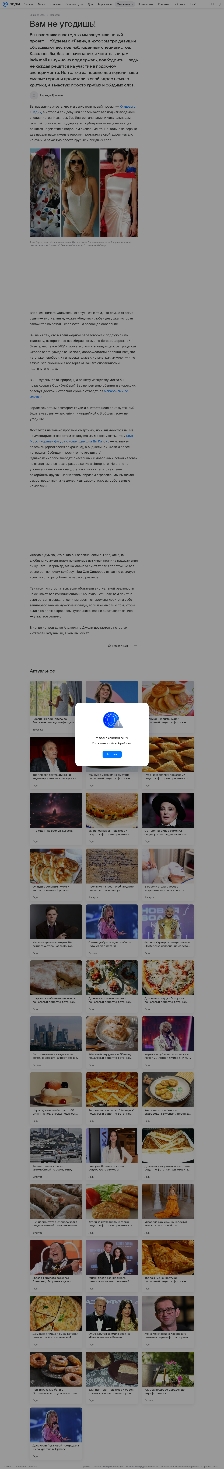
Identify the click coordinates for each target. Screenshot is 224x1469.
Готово (112, 754)
